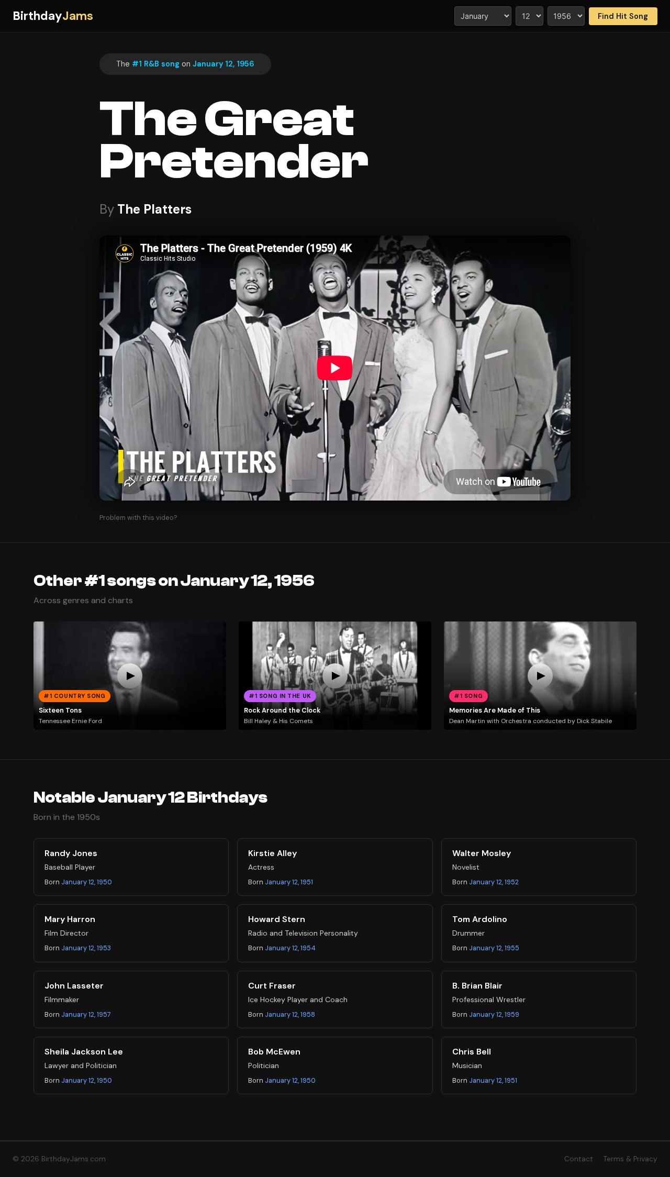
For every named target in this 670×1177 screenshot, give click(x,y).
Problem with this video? (138, 517)
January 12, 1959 (494, 1014)
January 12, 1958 (290, 1014)
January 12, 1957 (86, 1014)
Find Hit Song (623, 16)
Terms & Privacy (630, 1158)
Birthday (53, 16)
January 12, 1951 (289, 882)
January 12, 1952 (494, 882)
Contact (578, 1158)
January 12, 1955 (494, 947)
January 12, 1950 (86, 882)
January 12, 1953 (86, 947)
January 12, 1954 (290, 947)
